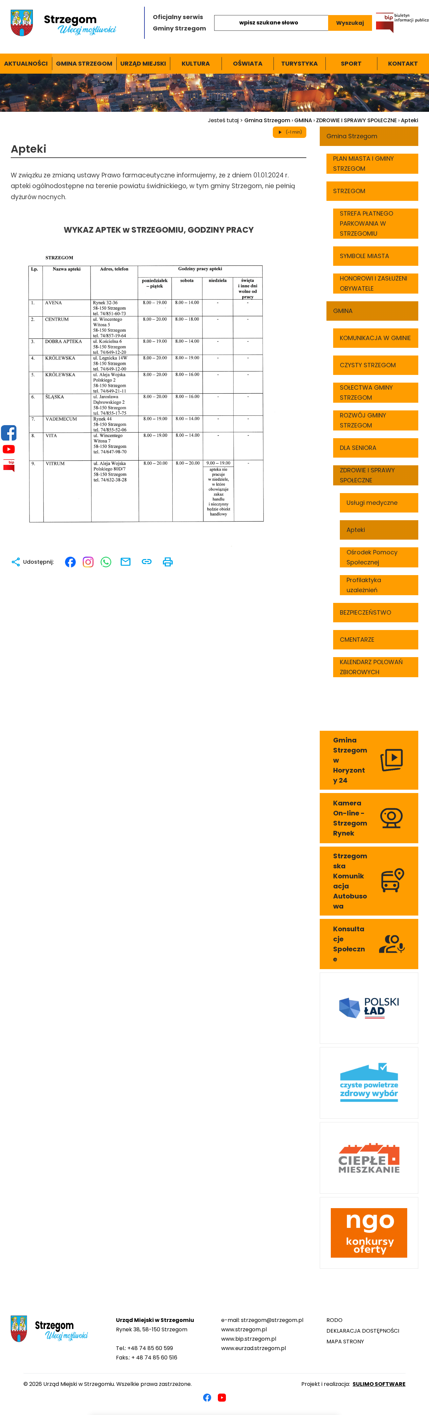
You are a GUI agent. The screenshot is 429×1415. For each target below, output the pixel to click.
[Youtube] (9, 449)
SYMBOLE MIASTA (364, 256)
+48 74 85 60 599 (150, 1348)
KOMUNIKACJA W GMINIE (375, 338)
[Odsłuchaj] (4, 175)
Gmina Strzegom (84, 63)
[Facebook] (9, 433)
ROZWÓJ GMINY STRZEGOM (363, 420)
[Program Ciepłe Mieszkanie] (369, 1158)
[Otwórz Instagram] (88, 562)
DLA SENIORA (358, 448)
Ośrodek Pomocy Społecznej (372, 557)
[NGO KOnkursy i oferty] (369, 1233)
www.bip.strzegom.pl (248, 1339)
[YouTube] (222, 1398)
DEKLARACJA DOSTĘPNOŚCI (362, 1331)
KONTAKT (403, 63)
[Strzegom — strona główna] (73, 23)
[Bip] (9, 466)
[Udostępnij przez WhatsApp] (106, 562)
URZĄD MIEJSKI (143, 63)
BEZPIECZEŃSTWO (365, 612)
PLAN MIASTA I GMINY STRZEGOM (363, 163)
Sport (351, 63)
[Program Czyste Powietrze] (369, 1083)
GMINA (303, 120)
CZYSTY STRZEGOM (368, 365)
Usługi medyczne (372, 502)
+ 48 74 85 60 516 (154, 1357)
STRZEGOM (349, 191)
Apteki (356, 530)
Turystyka (299, 63)
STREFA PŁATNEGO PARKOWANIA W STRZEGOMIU (366, 223)
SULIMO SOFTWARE (379, 1384)
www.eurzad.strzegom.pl (253, 1348)
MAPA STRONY (345, 1341)
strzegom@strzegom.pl (272, 1320)
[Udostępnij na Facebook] (70, 562)
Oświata (247, 63)
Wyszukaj (350, 23)
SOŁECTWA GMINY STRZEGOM (366, 392)
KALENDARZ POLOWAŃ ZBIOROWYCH (371, 667)
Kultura (196, 63)
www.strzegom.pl (244, 1329)
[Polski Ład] (369, 1008)
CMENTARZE (357, 639)
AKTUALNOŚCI (26, 63)
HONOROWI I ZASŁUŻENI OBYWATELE (373, 283)
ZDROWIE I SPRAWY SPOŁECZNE (356, 120)
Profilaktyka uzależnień (364, 585)
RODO (334, 1320)
